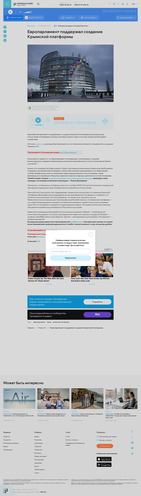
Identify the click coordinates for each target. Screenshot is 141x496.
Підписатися (70, 258)
